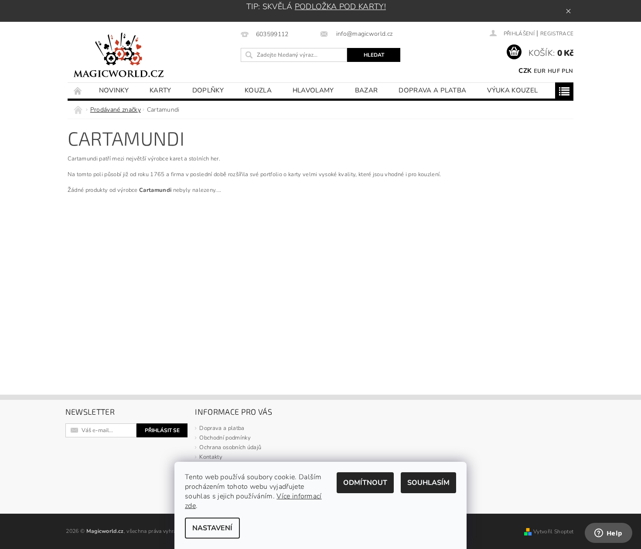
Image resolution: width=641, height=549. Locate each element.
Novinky (114, 90)
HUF (554, 71)
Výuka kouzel (512, 90)
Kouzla (258, 90)
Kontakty (210, 457)
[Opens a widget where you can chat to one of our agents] (608, 534)
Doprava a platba (432, 90)
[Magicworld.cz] (119, 56)
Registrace (556, 33)
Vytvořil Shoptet (553, 531)
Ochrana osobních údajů (230, 447)
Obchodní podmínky (224, 438)
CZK (525, 70)
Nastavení (212, 528)
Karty (160, 90)
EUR (540, 71)
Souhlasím (428, 483)
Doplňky (208, 90)
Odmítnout (365, 483)
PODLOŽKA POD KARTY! (340, 6)
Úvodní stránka (78, 90)
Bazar (366, 90)
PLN (567, 71)
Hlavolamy (313, 90)
